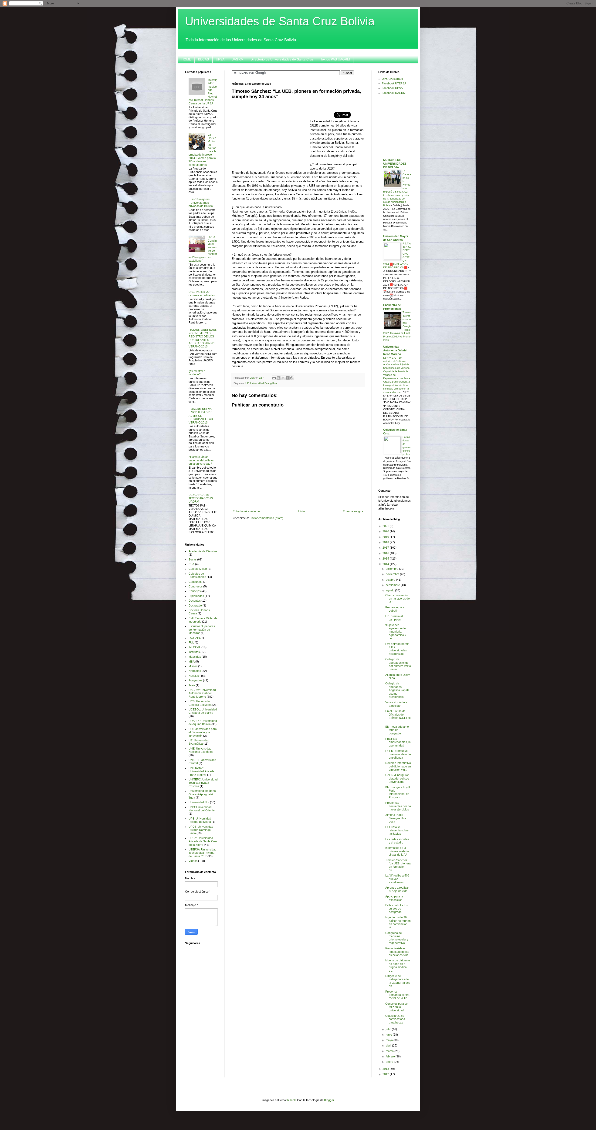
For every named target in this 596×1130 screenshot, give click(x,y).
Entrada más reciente (246, 511)
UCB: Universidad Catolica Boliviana (200, 703)
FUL (191, 642)
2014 (386, 564)
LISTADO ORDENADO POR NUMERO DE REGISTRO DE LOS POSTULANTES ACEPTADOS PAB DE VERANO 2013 (203, 338)
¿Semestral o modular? (197, 373)
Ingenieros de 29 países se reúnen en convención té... (398, 922)
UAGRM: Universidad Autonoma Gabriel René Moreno (202, 693)
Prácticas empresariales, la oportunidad (398, 742)
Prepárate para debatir (394, 609)
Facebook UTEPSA (394, 83)
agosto (390, 590)
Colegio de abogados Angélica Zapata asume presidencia (397, 690)
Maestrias (195, 656)
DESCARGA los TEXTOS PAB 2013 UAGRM (201, 498)
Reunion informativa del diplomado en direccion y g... (398, 766)
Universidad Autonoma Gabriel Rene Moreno (395, 350)
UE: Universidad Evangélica (261, 383)
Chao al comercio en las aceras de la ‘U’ (397, 599)
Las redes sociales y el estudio (397, 841)
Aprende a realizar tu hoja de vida (397, 889)
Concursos (195, 581)
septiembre (393, 585)
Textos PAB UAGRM (335, 59)
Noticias (194, 675)
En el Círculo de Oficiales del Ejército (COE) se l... (398, 716)
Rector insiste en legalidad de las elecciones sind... (398, 952)
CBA (191, 564)
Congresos (196, 586)
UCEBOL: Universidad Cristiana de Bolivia (203, 711)
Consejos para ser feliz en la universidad (397, 1007)
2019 (386, 537)
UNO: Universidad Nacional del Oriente (202, 809)
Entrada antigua (353, 511)
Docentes (195, 600)
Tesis (192, 685)
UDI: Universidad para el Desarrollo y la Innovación (203, 732)
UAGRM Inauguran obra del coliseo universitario (397, 778)
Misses (193, 666)
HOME (186, 59)
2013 (386, 1068)
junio (389, 1034)
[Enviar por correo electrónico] (274, 378)
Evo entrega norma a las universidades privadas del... (397, 649)
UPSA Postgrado (392, 78)
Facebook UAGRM (394, 93)
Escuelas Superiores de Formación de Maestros (202, 630)
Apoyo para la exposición (394, 898)
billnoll (291, 1100)
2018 (386, 542)
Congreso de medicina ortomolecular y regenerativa (396, 938)
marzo (390, 1051)
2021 (386, 526)
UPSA (220, 59)
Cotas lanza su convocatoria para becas (395, 1019)
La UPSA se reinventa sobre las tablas (397, 831)
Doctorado (195, 605)
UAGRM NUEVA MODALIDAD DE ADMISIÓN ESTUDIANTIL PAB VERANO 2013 (201, 415)
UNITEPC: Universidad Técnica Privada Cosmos (203, 783)
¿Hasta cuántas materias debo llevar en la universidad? (201, 460)
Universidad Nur (199, 802)
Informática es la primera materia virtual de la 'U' (397, 851)
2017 (386, 547)
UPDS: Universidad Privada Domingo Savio (201, 830)
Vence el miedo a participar (396, 704)
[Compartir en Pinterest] (291, 378)
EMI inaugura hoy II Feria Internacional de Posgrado (397, 792)
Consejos (195, 591)
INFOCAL (195, 647)
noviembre (393, 574)
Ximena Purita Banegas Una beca (395, 818)
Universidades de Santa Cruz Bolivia (280, 21)
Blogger (329, 1100)
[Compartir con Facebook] (287, 378)
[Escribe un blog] (278, 378)
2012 (386, 1074)
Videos (193, 861)
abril (389, 1045)
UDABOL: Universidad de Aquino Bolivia (203, 722)
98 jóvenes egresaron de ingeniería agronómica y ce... (395, 631)
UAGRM (237, 59)
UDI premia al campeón (394, 618)
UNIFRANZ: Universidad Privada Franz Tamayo (201, 772)
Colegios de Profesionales (197, 575)
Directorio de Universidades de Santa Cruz (282, 59)
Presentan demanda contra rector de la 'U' (397, 995)
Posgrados (195, 680)
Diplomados (196, 596)
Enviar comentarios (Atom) (266, 518)
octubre (391, 579)
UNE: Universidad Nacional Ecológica (201, 750)
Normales (195, 671)
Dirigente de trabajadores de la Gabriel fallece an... (397, 981)
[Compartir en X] (283, 378)
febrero (391, 1056)
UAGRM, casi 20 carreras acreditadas (202, 293)
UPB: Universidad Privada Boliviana (200, 820)
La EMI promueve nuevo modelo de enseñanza (398, 754)
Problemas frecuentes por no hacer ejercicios (398, 806)
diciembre (392, 568)
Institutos (194, 652)
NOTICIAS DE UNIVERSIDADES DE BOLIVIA (394, 163)
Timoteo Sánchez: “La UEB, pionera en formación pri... (398, 865)
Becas (192, 559)
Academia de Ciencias (203, 551)
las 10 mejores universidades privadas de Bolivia (201, 203)
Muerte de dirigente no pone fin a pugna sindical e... (397, 965)
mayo (389, 1040)
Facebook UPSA (392, 88)
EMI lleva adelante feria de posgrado (397, 730)
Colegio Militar (198, 568)
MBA (192, 661)
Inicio (301, 511)
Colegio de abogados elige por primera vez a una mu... (398, 664)
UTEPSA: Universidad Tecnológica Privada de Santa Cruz (203, 853)
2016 (386, 553)
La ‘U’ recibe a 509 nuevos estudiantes (397, 879)
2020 (386, 531)
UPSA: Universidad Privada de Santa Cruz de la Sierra (203, 842)
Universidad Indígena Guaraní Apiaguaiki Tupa (202, 794)
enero (390, 1061)
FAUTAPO (195, 638)
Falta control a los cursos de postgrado (396, 909)
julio (389, 1029)
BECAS (203, 59)
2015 (386, 558)
